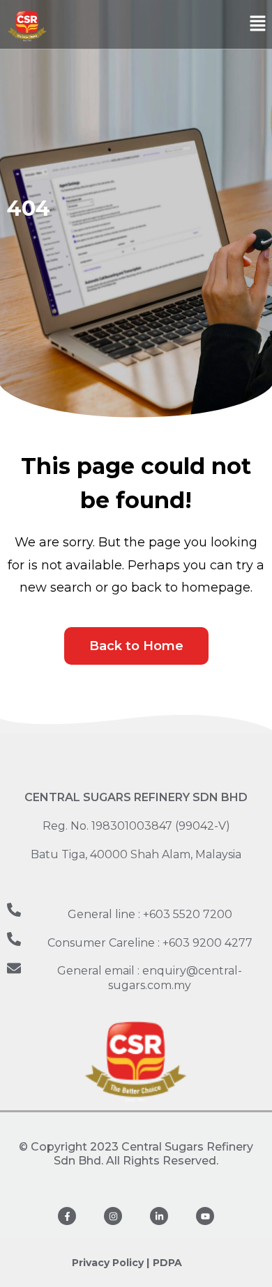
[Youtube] (205, 1216)
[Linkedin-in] (159, 1216)
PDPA (167, 1262)
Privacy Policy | (110, 1262)
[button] (258, 24)
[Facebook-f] (67, 1216)
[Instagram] (113, 1216)
